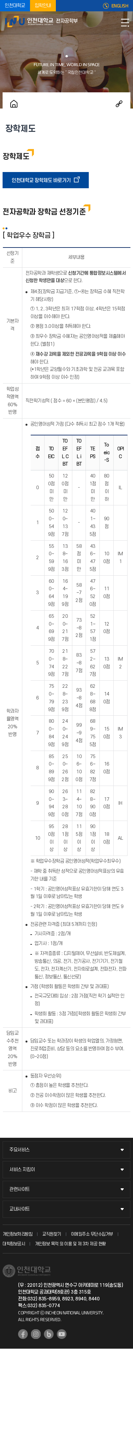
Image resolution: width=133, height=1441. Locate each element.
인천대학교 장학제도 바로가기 (41, 180)
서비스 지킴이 (22, 1169)
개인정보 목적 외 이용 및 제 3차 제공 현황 (70, 1243)
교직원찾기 (51, 1234)
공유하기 (119, 104)
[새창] (23, 1334)
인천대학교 (15, 5)
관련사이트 (19, 1189)
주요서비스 (19, 1150)
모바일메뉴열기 (125, 22)
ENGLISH (119, 6)
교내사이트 (19, 1209)
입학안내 (43, 5)
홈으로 (14, 104)
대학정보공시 (14, 1243)
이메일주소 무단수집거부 (92, 1234)
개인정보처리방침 (17, 1234)
